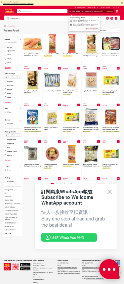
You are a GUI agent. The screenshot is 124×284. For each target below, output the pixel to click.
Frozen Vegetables (11, 214)
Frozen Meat (9, 200)
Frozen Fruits (9, 226)
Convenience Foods (11, 211)
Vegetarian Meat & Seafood (11, 218)
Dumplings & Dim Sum (12, 204)
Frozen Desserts (10, 230)
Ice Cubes (8, 233)
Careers (35, 282)
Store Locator (106, 7)
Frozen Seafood (10, 207)
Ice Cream (8, 197)
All (5, 193)
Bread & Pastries (10, 223)
